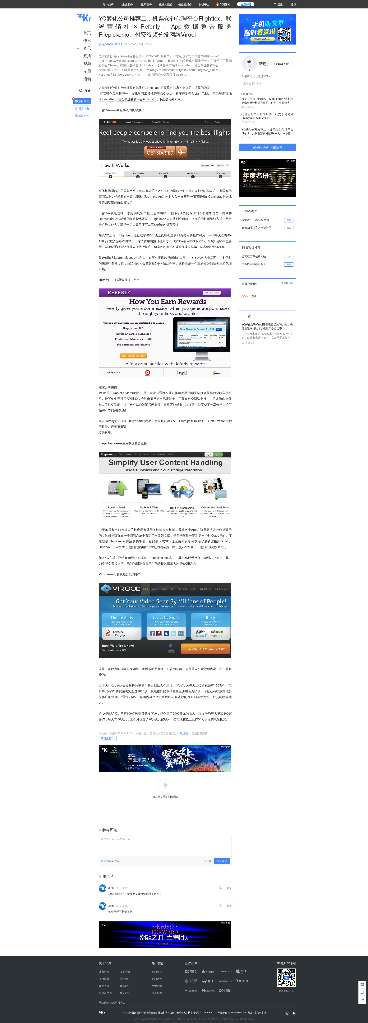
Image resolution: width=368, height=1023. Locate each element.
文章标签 (157, 986)
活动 (87, 78)
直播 (87, 55)
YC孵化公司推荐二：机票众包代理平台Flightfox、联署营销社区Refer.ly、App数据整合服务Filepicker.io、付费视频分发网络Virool (267, 131)
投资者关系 (105, 993)
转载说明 (182, 733)
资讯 (87, 47)
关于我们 (125, 979)
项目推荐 (106, 738)
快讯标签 (157, 993)
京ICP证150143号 (211, 1018)
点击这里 (105, 432)
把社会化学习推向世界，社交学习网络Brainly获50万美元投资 (267, 116)
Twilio (103, 393)
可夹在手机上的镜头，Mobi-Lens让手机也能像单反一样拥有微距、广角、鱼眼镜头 (267, 100)
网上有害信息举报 (257, 1012)
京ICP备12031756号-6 (188, 1018)
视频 (87, 63)
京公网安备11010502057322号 (239, 1018)
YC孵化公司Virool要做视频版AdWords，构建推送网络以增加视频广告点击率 (267, 326)
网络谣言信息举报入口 (112, 1002)
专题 (87, 71)
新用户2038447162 (110, 44)
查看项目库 (287, 283)
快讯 (87, 40)
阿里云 (133, 1012)
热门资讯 (157, 971)
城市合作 (104, 971)
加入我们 (125, 993)
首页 (87, 32)
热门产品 (157, 979)
